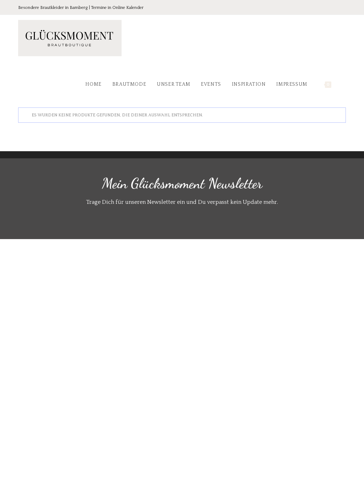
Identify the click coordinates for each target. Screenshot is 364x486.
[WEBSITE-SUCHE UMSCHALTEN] (344, 84)
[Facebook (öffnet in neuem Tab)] (313, 8)
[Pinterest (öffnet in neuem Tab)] (323, 8)
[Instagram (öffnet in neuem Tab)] (333, 8)
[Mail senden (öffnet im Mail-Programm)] (342, 8)
